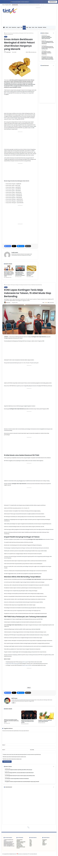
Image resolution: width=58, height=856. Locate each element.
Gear (36, 27)
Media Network (52, 1)
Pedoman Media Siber (21, 841)
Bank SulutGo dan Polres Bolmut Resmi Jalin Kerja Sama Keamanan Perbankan (20, 273)
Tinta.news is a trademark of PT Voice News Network (27, 853)
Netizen (44, 27)
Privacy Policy (19, 844)
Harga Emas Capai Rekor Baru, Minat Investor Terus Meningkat (30, 273)
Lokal (10, 27)
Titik (21, 27)
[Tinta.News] (10, 11)
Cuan (24, 27)
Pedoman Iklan (20, 845)
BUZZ (7, 27)
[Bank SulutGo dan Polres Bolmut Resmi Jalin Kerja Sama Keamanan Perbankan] (20, 268)
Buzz (30, 839)
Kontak (18, 848)
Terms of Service (20, 842)
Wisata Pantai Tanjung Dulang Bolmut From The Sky (28, 4)
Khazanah (40, 27)
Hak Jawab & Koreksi (21, 846)
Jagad (18, 27)
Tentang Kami (19, 839)
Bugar (43, 842)
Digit (27, 27)
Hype (30, 27)
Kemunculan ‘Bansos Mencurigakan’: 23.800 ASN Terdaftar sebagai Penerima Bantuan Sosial (9, 273)
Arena (33, 27)
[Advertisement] (39, 16)
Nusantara (14, 27)
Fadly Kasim (8, 52)
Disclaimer (19, 843)
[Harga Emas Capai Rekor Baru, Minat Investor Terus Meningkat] (31, 268)
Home (6, 33)
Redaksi (18, 840)
